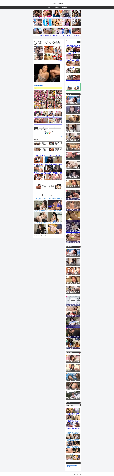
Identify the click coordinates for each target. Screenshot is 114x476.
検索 (66, 40)
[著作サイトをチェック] (46, 133)
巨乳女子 (36, 129)
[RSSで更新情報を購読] (50, 133)
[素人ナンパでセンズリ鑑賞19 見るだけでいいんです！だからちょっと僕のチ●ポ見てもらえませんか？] (44, 104)
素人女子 (42, 129)
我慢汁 (39, 129)
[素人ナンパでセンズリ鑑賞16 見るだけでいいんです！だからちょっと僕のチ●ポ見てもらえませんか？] (51, 104)
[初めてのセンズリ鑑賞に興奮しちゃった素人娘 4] (37, 104)
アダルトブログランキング (72, 465)
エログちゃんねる (70, 466)
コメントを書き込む (48, 195)
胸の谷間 (46, 129)
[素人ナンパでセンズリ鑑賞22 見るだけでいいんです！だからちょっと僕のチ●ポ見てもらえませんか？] (58, 104)
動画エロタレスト (60, 60)
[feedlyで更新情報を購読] (48, 133)
